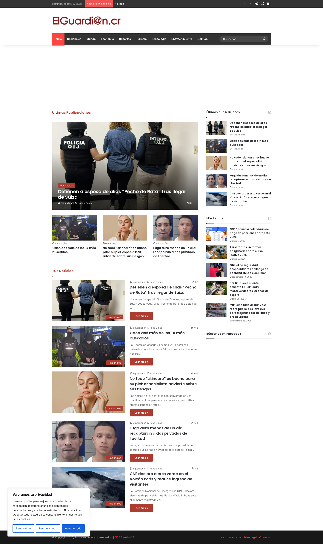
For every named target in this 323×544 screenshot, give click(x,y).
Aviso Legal (250, 537)
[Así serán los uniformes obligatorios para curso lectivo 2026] (216, 252)
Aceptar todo (73, 528)
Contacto (264, 537)
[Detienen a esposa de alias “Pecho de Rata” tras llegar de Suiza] (125, 166)
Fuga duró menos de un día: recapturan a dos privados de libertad (174, 252)
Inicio (58, 38)
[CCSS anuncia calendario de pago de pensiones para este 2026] (216, 234)
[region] (48, 512)
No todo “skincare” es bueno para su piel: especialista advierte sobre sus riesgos (162, 3)
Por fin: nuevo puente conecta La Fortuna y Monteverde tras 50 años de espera (249, 289)
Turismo (141, 38)
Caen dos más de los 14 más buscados (74, 250)
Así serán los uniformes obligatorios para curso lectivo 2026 (246, 251)
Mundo (91, 38)
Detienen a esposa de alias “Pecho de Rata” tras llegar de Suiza (163, 290)
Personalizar (23, 528)
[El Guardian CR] (86, 20)
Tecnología (159, 38)
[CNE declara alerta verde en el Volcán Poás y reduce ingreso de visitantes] (216, 199)
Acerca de (235, 537)
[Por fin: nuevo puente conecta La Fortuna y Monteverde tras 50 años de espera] (216, 288)
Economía (107, 38)
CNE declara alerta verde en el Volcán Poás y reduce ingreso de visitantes (161, 479)
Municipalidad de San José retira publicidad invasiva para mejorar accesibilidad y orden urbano (250, 311)
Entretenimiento (181, 38)
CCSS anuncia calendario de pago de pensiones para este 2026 (250, 233)
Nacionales (74, 38)
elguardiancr (67, 203)
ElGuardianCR (126, 537)
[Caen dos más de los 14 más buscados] (74, 227)
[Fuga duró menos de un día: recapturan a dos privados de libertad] (175, 227)
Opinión (202, 38)
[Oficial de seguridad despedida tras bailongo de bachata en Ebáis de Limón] (216, 270)
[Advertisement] (161, 76)
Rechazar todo (48, 528)
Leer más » (141, 316)
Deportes (125, 38)
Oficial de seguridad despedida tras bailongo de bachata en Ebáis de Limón (249, 269)
